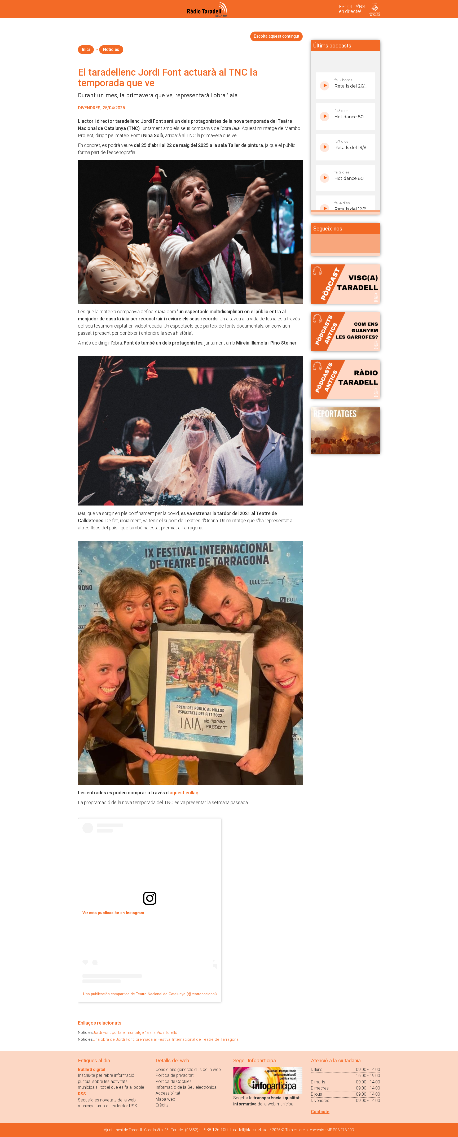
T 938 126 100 (214, 1129)
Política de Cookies (174, 1081)
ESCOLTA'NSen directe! (352, 9)
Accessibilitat (168, 1093)
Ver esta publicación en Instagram (113, 913)
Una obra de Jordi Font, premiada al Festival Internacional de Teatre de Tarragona (166, 1039)
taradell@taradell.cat (249, 1129)
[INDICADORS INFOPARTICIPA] (267, 1080)
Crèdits (162, 1105)
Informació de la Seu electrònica (186, 1087)
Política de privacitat (174, 1075)
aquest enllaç (184, 792)
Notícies (111, 49)
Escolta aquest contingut (276, 36)
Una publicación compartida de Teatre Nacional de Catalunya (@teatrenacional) (150, 994)
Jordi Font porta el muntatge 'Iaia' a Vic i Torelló (135, 1032)
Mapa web (165, 1099)
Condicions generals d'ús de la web (188, 1069)
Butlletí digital (91, 1069)
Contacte (320, 1111)
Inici (86, 49)
